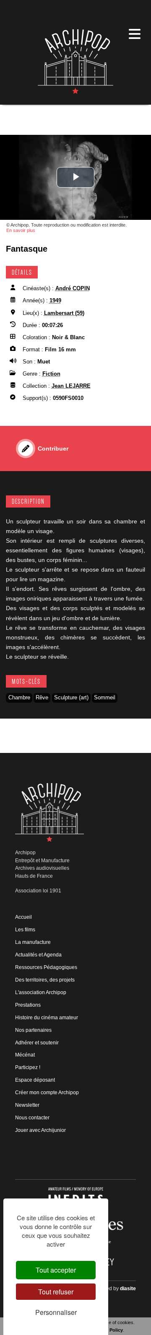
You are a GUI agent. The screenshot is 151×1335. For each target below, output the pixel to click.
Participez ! (27, 1067)
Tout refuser (55, 1291)
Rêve (42, 697)
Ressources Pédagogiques (46, 967)
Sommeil (104, 697)
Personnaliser (56, 1312)
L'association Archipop (40, 992)
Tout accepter (56, 1270)
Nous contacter (32, 1117)
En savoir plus (20, 230)
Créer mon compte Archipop (47, 1092)
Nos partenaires (33, 1030)
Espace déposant (35, 1079)
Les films (25, 929)
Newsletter (27, 1105)
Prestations (28, 1005)
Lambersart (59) (64, 313)
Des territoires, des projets (45, 979)
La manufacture (33, 942)
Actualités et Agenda (38, 954)
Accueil (23, 917)
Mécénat (25, 1054)
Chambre (19, 697)
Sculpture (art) (71, 697)
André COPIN (72, 288)
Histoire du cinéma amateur (46, 1017)
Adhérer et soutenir (37, 1042)
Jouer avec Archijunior (40, 1130)
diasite (128, 1288)
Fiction (51, 374)
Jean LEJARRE (71, 386)
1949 (55, 300)
